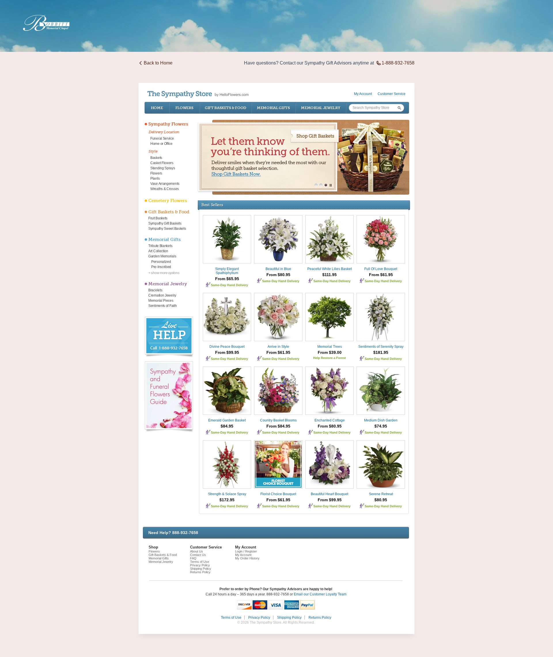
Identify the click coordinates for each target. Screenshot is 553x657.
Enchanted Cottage (330, 420)
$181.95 (380, 352)
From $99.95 (227, 352)
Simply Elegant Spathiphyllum (227, 271)
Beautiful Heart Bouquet (329, 494)
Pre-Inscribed (161, 267)
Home (157, 108)
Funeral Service (162, 138)
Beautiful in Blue (278, 269)
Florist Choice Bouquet (278, 494)
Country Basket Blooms (278, 420)
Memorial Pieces (160, 301)
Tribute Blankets (160, 246)
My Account (363, 94)
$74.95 (380, 426)
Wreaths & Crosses (164, 189)
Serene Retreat (381, 494)
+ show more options (163, 273)
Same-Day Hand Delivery (229, 285)
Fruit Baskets (157, 218)
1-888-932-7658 (398, 62)
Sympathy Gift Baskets (164, 223)
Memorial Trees (329, 347)
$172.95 (226, 500)
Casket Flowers (161, 163)
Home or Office (161, 144)
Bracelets (155, 290)
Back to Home (158, 62)
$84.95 (227, 426)
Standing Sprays (162, 168)
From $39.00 (330, 352)
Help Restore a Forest (329, 358)
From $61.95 (381, 274)
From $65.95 (227, 278)
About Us (196, 551)
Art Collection (158, 251)
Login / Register (246, 551)
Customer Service (392, 94)
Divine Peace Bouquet (227, 347)
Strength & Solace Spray (227, 494)
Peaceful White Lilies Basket (329, 269)
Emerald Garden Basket (227, 420)
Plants (155, 178)
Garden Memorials (162, 256)
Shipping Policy (200, 568)
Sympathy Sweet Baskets (167, 229)
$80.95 (380, 500)
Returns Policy (200, 572)
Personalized (161, 262)
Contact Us (198, 555)
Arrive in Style (278, 347)
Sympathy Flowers (168, 124)
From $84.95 (278, 426)
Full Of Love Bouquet (380, 269)
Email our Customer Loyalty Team (320, 594)
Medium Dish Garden (380, 420)
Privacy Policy (200, 565)
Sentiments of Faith (162, 306)
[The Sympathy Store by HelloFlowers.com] (198, 94)
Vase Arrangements (164, 184)
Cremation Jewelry (162, 295)
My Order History (247, 558)
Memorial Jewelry (320, 108)
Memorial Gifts (273, 108)
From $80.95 (278, 274)
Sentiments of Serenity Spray (381, 347)
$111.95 (329, 274)
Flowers (184, 108)
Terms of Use (199, 561)
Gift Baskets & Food (225, 108)
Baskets (156, 158)
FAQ (193, 558)
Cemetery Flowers (167, 200)
